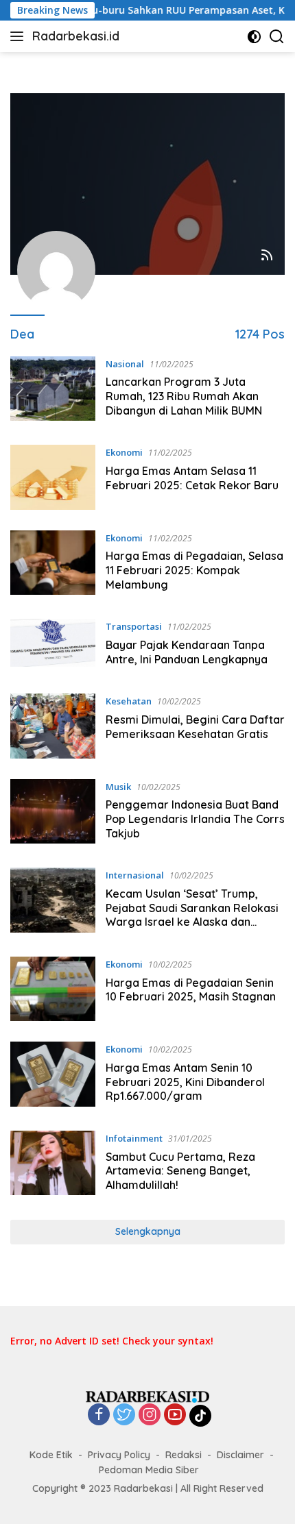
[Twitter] (124, 1415)
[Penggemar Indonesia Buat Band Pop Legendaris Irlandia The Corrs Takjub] (52, 813)
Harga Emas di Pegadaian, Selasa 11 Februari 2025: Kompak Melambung (194, 570)
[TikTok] (200, 1416)
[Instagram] (150, 1415)
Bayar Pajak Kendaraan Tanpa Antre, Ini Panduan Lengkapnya (187, 652)
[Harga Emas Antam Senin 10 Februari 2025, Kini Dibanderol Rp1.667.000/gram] (52, 1076)
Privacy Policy (119, 1455)
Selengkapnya (147, 1231)
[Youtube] (175, 1415)
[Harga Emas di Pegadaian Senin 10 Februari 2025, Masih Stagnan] (52, 989)
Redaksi (183, 1455)
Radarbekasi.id (75, 36)
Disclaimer (240, 1455)
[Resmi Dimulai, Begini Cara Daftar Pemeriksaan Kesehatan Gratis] (52, 725)
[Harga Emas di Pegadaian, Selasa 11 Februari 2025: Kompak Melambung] (52, 564)
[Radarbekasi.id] (147, 1395)
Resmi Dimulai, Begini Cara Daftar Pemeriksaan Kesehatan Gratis (195, 727)
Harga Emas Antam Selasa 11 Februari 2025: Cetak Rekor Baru (192, 478)
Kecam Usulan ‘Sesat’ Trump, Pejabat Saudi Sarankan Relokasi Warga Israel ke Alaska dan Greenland (192, 915)
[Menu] (19, 36)
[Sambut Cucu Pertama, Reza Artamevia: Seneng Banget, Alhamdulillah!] (52, 1165)
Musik (118, 787)
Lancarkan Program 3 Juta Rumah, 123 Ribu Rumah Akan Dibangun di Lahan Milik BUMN (184, 396)
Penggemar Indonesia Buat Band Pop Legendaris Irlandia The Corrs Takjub (195, 819)
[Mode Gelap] (254, 36)
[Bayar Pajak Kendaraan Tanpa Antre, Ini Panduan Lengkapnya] (52, 646)
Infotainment (134, 1138)
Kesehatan (129, 701)
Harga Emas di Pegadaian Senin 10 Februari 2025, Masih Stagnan (191, 990)
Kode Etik (51, 1455)
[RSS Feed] (267, 256)
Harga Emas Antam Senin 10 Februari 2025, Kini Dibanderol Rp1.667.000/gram (185, 1082)
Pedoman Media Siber (149, 1470)
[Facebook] (99, 1415)
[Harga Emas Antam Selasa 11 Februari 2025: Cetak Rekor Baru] (52, 477)
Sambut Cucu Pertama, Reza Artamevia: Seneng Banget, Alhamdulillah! (180, 1171)
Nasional (125, 364)
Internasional (135, 875)
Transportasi (134, 626)
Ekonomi (124, 452)
